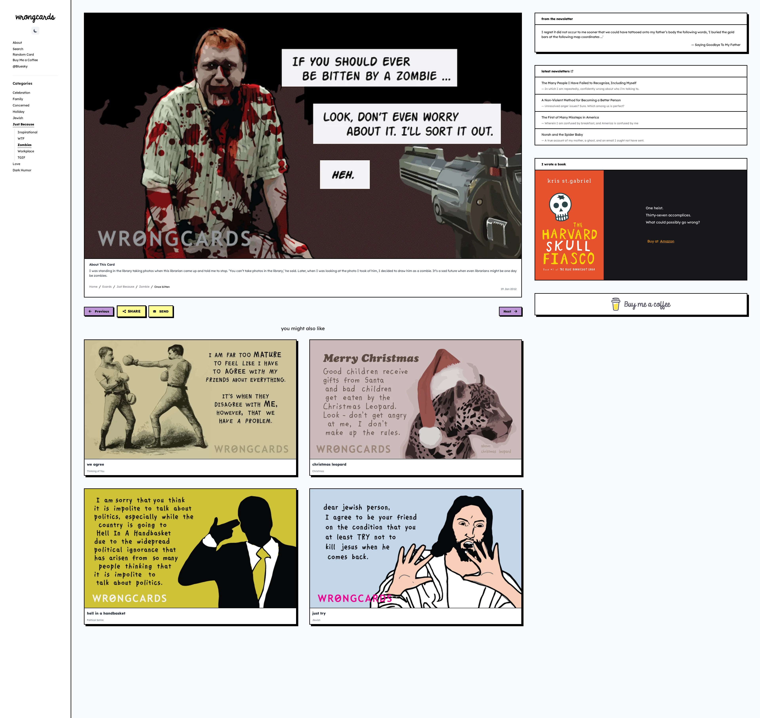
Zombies (36, 145)
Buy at (661, 242)
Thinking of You (95, 471)
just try (319, 613)
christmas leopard (329, 464)
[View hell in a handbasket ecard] (190, 548)
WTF (21, 138)
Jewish (18, 118)
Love (16, 164)
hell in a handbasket (106, 613)
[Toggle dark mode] (35, 31)
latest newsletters (556, 71)
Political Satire (95, 620)
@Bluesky (20, 66)
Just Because (35, 124)
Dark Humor (22, 170)
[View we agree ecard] (190, 399)
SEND (164, 311)
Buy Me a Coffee (25, 60)
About (17, 43)
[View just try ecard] (416, 548)
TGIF (21, 157)
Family (18, 99)
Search (18, 49)
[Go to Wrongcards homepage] (35, 18)
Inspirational (27, 132)
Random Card (23, 54)
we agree (95, 464)
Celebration (21, 93)
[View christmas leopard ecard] (416, 399)
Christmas (318, 471)
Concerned (21, 105)
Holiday (18, 112)
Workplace (26, 151)
